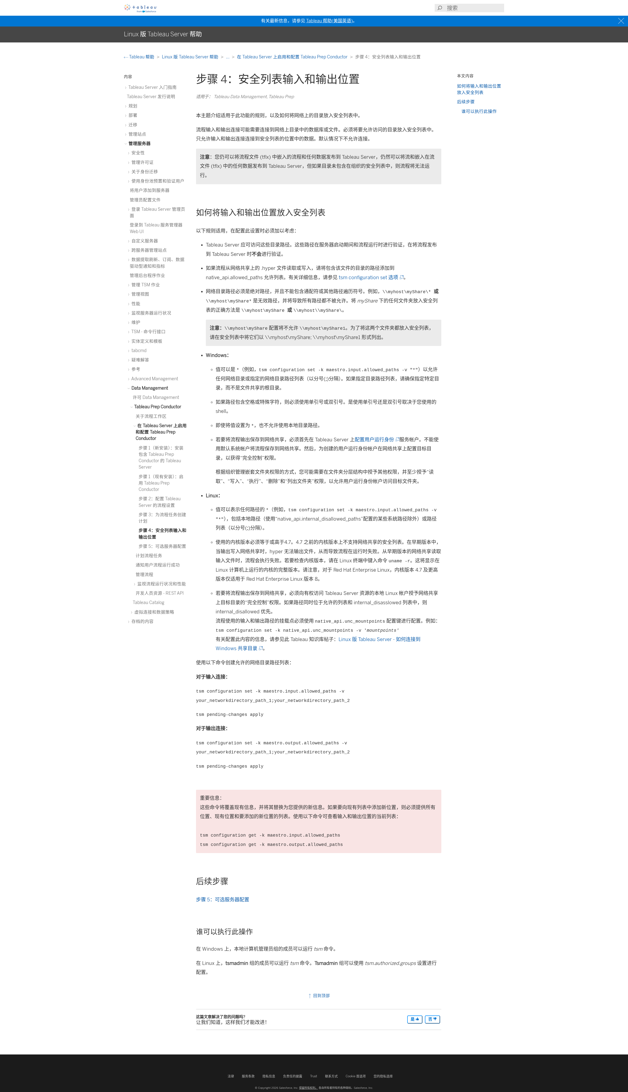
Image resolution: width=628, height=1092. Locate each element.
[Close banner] (622, 21)
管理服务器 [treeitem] (139, 143)
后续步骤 (466, 101)
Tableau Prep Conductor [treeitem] (157, 406)
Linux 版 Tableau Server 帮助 (190, 56)
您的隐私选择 (383, 1076)
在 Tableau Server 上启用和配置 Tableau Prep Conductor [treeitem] (161, 432)
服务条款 (248, 1076)
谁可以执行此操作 (479, 111)
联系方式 (331, 1076)
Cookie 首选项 (356, 1076)
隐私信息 (268, 1076)
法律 (231, 1076)
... (228, 56)
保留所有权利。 (308, 1088)
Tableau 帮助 (141, 56)
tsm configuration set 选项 (371, 277)
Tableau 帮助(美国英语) (329, 21)
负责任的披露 (292, 1076)
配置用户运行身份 (377, 440)
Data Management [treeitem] (149, 388)
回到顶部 (321, 995)
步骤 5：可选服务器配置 (222, 900)
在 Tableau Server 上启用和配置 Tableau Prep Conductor (293, 56)
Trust (313, 1076)
